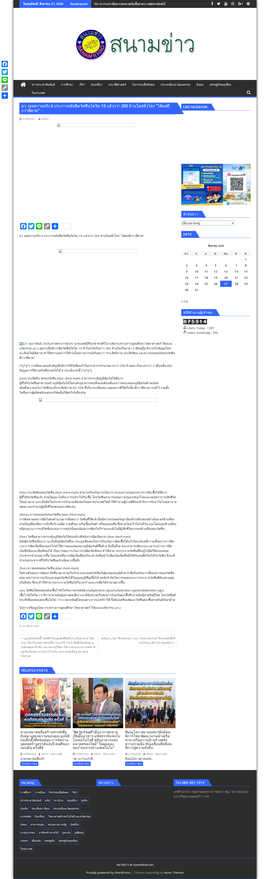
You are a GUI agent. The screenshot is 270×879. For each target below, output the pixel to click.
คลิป (47, 800)
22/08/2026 (134, 754)
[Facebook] (5, 64)
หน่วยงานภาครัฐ (57, 824)
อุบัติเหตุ (79, 832)
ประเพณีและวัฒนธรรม (66, 808)
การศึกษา (26, 792)
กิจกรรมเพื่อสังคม (59, 792)
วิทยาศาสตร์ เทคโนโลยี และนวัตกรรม (69, 816)
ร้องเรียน (39, 816)
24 (196, 284)
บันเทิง (24, 808)
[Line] (5, 80)
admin (45, 119)
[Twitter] (5, 72)
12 (215, 271)
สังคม (24, 824)
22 (246, 278)
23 (186, 284)
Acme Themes (174, 872)
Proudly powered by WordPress (108, 872)
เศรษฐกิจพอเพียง (68, 840)
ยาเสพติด (26, 816)
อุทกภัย (66, 832)
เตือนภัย (36, 840)
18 (206, 278)
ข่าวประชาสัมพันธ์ (31, 800)
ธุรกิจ (84, 800)
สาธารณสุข (37, 824)
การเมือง (40, 792)
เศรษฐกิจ (50, 840)
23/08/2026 (82, 754)
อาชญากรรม (28, 832)
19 (215, 278)
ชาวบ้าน (58, 800)
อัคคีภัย (74, 824)
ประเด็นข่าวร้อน (31, 626)
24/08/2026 (29, 754)
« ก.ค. (185, 301)
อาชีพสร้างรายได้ (48, 832)
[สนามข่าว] (23, 84)
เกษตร (24, 840)
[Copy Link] (5, 88)
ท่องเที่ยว (72, 800)
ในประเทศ (26, 849)
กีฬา (75, 792)
